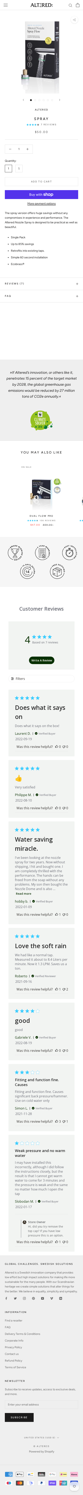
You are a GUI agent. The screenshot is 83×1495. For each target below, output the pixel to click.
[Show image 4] (44, 100)
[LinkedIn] (60, 1298)
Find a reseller (13, 1320)
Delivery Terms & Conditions (22, 1334)
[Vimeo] (51, 1298)
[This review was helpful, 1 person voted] (56, 914)
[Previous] (23, 100)
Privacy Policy (13, 1347)
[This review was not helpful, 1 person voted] (63, 1121)
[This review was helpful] (56, 1121)
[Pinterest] (33, 1298)
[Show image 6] (52, 100)
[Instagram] (24, 1298)
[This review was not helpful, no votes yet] (63, 746)
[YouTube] (42, 1298)
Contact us (12, 1354)
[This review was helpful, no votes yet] (56, 746)
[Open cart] (77, 5)
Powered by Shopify (41, 1451)
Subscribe (19, 1417)
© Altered (41, 1446)
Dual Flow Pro (42, 516)
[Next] (59, 100)
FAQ (8, 296)
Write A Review (41, 660)
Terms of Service (15, 1367)
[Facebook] (6, 1298)
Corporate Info (14, 1340)
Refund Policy (13, 1360)
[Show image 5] (48, 100)
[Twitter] (15, 1298)
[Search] (70, 5)
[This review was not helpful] (63, 989)
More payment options (41, 203)
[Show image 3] (39, 100)
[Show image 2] (35, 100)
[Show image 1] (31, 100)
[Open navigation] (6, 5)
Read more (23, 894)
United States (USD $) (39, 1437)
